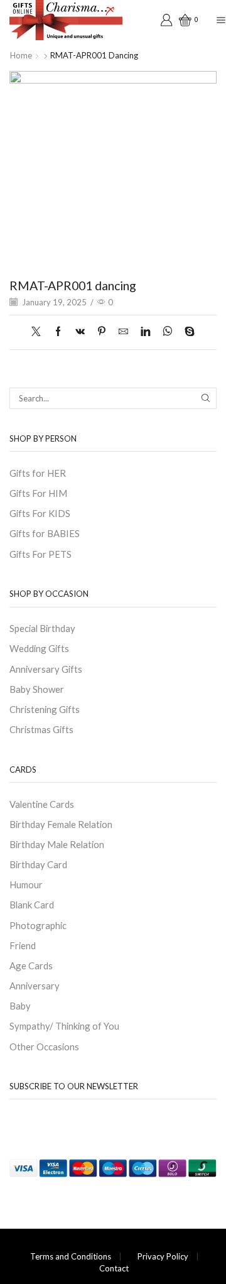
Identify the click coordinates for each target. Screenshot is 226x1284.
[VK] (80, 331)
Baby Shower (36, 689)
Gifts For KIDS (39, 513)
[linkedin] (145, 331)
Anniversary (34, 985)
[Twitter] (39, 331)
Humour (26, 884)
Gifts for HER (37, 473)
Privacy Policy (162, 1257)
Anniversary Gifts (45, 669)
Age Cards (31, 965)
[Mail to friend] (123, 331)
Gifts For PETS (40, 554)
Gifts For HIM (38, 493)
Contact (114, 1269)
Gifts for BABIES (44, 533)
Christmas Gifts (41, 729)
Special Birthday (42, 628)
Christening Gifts (44, 709)
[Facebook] (58, 331)
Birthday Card (38, 864)
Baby (20, 1005)
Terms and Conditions (70, 1257)
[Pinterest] (101, 331)
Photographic (38, 925)
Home (21, 55)
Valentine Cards (41, 804)
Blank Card (31, 904)
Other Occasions (44, 1046)
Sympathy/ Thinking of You (64, 1025)
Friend (22, 945)
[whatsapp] (167, 331)
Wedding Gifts (39, 648)
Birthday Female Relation (60, 824)
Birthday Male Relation (56, 844)
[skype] (186, 331)
